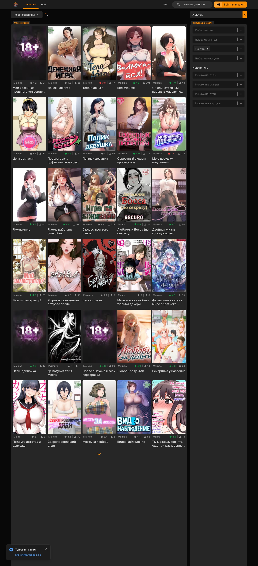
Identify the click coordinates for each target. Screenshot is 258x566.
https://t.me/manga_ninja (28, 554)
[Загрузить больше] (99, 453)
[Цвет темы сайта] (165, 4)
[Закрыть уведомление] (46, 548)
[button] (208, 48)
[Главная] (15, 4)
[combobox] (195, 39)
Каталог (30, 4)
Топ (43, 4)
